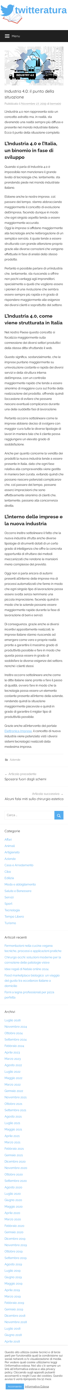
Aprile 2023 (12, 1052)
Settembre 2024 (16, 1039)
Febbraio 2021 (14, 1148)
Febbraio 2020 (14, 1226)
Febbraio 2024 (14, 1046)
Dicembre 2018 (15, 1315)
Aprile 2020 (12, 1213)
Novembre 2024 (16, 1026)
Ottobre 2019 (13, 1251)
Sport (8, 903)
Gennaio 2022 (14, 1091)
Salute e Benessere (18, 891)
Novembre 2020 (16, 1168)
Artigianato (12, 852)
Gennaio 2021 (14, 1155)
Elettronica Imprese (18, 731)
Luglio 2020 (13, 1193)
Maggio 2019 (13, 1283)
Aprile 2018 (12, 1341)
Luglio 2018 (12, 1328)
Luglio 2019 (12, 1270)
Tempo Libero (14, 916)
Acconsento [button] (15, 1386)
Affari (8, 839)
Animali (10, 846)
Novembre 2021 (16, 1097)
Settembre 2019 (15, 1258)
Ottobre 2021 (13, 1104)
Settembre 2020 (16, 1181)
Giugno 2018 (13, 1335)
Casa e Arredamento (19, 865)
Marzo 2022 (13, 1084)
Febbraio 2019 (14, 1303)
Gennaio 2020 (14, 1232)
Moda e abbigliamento (20, 884)
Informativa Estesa (37, 1386)
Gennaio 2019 (14, 1309)
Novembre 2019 (16, 1245)
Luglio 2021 (12, 1123)
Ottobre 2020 (14, 1174)
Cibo (8, 872)
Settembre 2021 (15, 1110)
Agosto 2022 (13, 1065)
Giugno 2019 (13, 1277)
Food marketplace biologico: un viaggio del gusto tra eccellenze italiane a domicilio (32, 981)
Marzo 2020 (13, 1219)
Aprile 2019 (12, 1290)
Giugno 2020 (13, 1200)
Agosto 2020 (13, 1187)
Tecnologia (12, 910)
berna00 (55, 103)
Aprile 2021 (12, 1136)
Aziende (15, 759)
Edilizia (9, 878)
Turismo (10, 923)
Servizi (9, 897)
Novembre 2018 (16, 1322)
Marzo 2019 (13, 1296)
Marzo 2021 (12, 1142)
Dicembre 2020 (15, 1161)
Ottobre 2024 (14, 1033)
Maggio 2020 (14, 1206)
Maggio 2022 (13, 1078)
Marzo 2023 (13, 1059)
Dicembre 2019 (15, 1238)
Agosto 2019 (13, 1264)
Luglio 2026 (13, 1020)
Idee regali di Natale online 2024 (27, 969)
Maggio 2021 (13, 1129)
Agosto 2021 (13, 1116)
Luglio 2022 (12, 1071)
